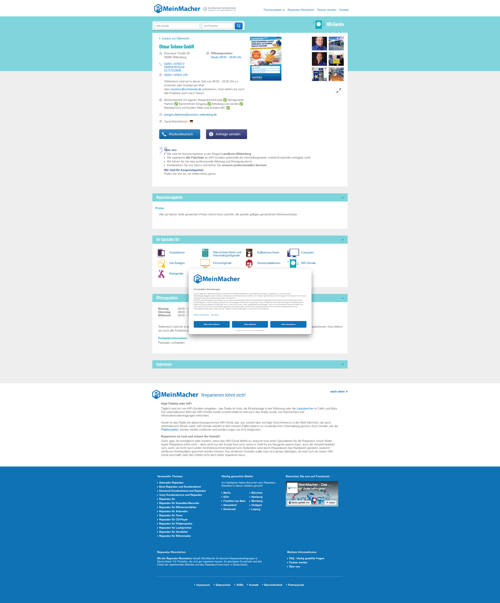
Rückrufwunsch (180, 134)
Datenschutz (223, 584)
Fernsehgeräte (222, 263)
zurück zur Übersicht (175, 38)
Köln (226, 496)
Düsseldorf (230, 505)
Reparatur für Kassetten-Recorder (179, 503)
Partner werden (326, 9)
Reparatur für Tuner (171, 515)
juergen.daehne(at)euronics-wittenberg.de (190, 114)
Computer (307, 252)
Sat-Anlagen (177, 263)
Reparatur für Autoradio (173, 511)
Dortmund (229, 509)
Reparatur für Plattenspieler (175, 523)
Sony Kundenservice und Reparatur (180, 494)
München (256, 492)
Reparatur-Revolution (301, 9)
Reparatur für (167, 499)
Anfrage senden (227, 134)
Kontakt (344, 9)
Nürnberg (257, 501)
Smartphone (177, 252)
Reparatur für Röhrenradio (175, 535)
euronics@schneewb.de (186, 89)
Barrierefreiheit (273, 584)
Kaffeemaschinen (268, 252)
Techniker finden (239, 25)
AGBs (240, 584)
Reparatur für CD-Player (173, 519)
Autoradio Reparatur (171, 482)
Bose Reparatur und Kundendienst (180, 486)
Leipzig (255, 509)
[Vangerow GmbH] (177, 8)
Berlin (227, 492)
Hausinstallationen (268, 263)
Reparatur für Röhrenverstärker (177, 507)
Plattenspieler (169, 429)
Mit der (161, 558)
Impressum (203, 584)
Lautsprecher (305, 408)
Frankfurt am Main (234, 501)
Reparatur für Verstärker (173, 531)
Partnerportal (296, 584)
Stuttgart (256, 505)
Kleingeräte (176, 273)
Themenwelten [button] (272, 9)
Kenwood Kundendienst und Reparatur (182, 490)
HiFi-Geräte (308, 263)
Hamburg (256, 496)
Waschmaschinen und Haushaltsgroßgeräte (227, 254)
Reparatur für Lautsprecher (175, 527)
